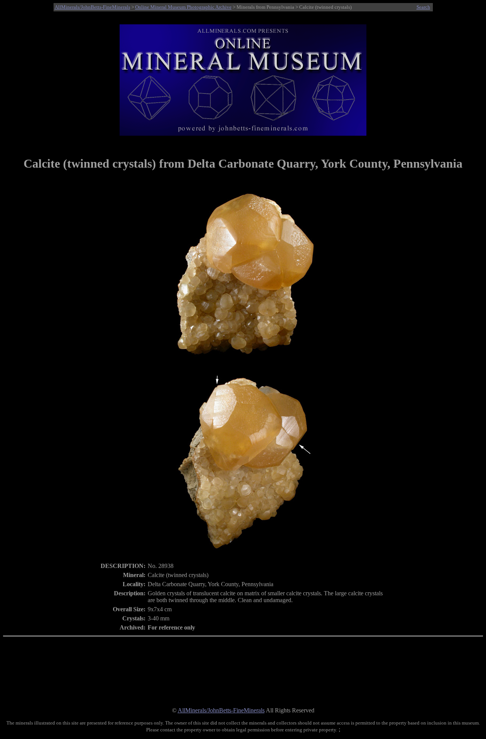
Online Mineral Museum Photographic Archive (183, 7)
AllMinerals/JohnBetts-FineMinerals (92, 7)
